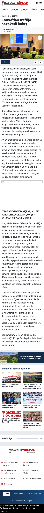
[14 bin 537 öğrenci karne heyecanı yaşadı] (11, 377)
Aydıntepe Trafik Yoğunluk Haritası (8, 471)
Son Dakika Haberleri (33, 478)
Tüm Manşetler (9, 478)
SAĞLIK (5, 10)
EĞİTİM (34, 10)
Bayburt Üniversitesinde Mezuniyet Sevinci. (31, 406)
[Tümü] (41, 438)
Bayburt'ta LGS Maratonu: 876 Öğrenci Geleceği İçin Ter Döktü (11, 420)
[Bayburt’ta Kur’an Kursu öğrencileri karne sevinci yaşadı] (32, 416)
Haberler (5, 16)
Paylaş (6, 62)
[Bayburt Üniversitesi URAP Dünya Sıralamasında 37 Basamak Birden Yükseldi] (32, 377)
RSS (7, 494)
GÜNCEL (14, 10)
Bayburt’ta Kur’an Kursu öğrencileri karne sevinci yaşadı (32, 425)
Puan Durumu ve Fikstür (30, 471)
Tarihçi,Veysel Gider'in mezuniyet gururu (10, 406)
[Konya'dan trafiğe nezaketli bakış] (22, 46)
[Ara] (37, 3)
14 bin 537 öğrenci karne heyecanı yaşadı (11, 386)
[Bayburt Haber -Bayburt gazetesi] (14, 3)
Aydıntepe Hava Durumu (30, 463)
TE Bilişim (28, 501)
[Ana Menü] (40, 3)
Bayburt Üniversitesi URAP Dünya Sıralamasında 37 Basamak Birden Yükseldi (32, 386)
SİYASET (24, 10)
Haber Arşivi (9, 484)
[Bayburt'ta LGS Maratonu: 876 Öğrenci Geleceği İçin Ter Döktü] (11, 414)
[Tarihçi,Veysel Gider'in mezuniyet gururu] (11, 398)
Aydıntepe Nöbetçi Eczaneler (9, 463)
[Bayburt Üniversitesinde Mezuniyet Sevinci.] (32, 398)
